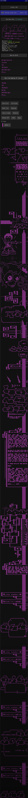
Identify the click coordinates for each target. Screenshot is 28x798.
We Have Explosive (7, 55)
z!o (9, 43)
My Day (3, 85)
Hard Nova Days (6, 65)
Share (19, 113)
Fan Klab (4, 57)
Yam (3, 60)
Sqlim (10, 36)
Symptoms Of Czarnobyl (13, 37)
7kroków (4, 78)
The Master (5, 62)
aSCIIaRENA (3, 0)
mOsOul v (7, 120)
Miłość (4, 67)
